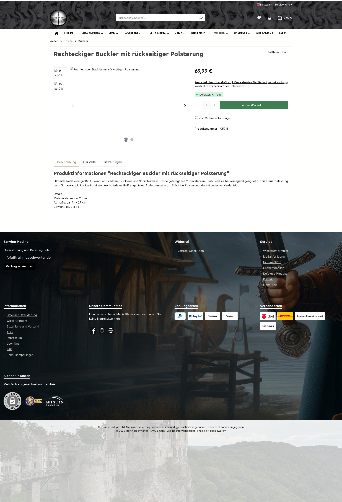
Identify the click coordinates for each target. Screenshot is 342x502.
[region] (120, 105)
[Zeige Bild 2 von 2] (131, 139)
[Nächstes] (184, 105)
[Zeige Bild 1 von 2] (126, 139)
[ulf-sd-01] (129, 105)
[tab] (66, 162)
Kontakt (268, 279)
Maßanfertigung (274, 256)
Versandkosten (161, 427)
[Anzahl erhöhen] (214, 105)
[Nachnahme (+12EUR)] (212, 316)
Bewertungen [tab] (113, 162)
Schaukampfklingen (20, 355)
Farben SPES (272, 262)
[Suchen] (201, 17)
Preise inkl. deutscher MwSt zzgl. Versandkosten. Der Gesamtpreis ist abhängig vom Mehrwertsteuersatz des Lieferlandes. (241, 84)
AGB (10, 332)
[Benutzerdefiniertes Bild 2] (285, 316)
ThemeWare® (218, 430)
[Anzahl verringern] (198, 105)
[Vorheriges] (73, 105)
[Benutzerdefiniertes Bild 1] (195, 316)
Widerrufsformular (275, 251)
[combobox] (156, 17)
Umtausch (270, 285)
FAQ (9, 349)
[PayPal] (180, 316)
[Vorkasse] (230, 316)
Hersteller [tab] (90, 162)
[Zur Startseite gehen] (59, 18)
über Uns (13, 343)
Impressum (14, 338)
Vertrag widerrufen (19, 266)
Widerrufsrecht (17, 321)
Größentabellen (273, 268)
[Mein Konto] (269, 18)
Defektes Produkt (275, 273)
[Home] (56, 33)
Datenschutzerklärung (22, 315)
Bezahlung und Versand (23, 326)
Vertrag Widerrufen (191, 251)
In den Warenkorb (254, 105)
